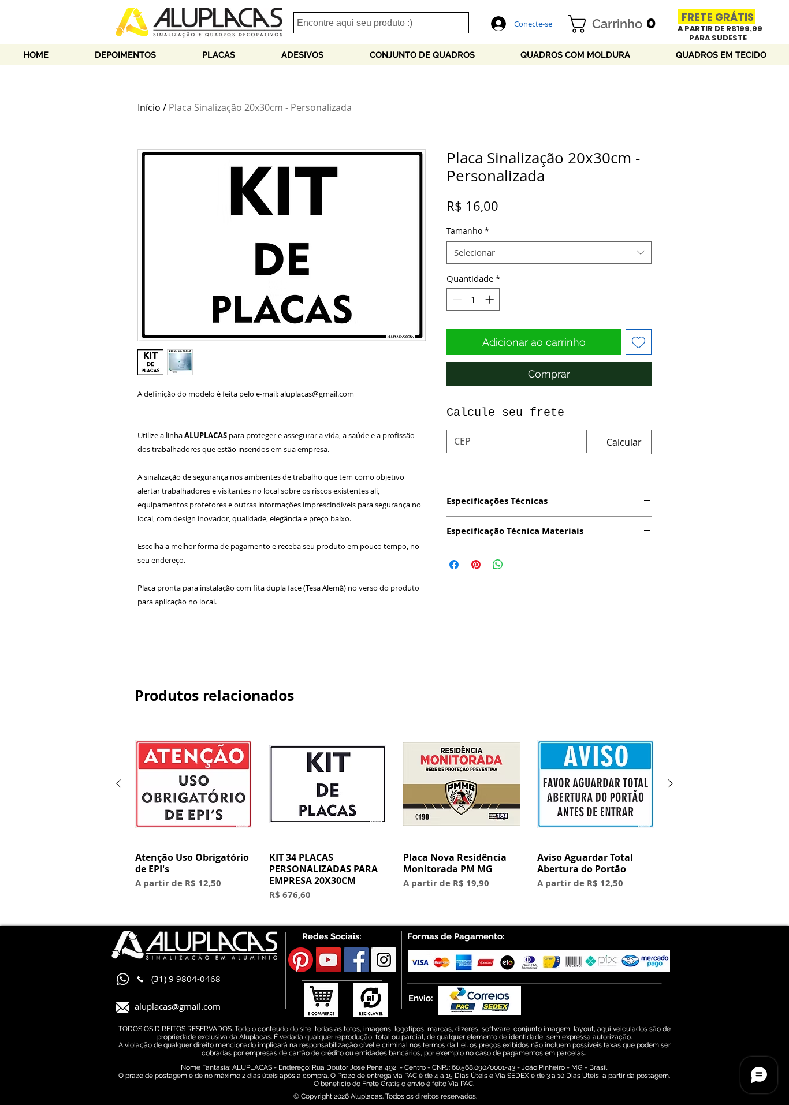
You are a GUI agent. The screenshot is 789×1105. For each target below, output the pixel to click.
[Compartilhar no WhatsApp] (498, 565)
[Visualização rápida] (193, 784)
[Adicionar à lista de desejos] (639, 342)
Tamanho (467, 230)
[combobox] (549, 252)
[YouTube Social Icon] (328, 959)
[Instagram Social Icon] (383, 959)
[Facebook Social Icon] (356, 959)
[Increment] (490, 299)
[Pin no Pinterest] (476, 565)
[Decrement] (456, 299)
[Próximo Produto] (671, 783)
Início (149, 107)
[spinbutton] (473, 299)
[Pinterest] (300, 959)
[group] (394, 813)
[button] (616, 24)
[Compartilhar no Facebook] (454, 565)
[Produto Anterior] (118, 783)
